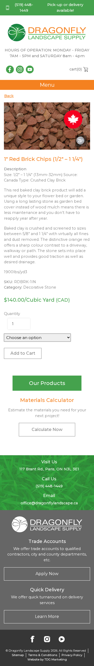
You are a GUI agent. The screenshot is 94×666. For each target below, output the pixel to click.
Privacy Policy (72, 655)
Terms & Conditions (42, 655)
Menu (47, 85)
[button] (47, 383)
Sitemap (18, 655)
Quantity (12, 313)
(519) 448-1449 (24, 7)
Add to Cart (22, 353)
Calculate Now (47, 429)
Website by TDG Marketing (47, 659)
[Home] (47, 32)
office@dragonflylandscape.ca (49, 503)
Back (9, 96)
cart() (75, 69)
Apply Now (47, 573)
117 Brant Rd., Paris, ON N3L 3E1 (49, 469)
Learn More (47, 616)
